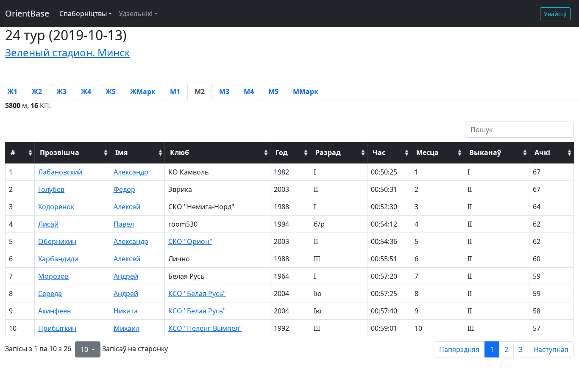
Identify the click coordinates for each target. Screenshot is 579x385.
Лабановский (60, 172)
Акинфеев (54, 311)
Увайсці (555, 14)
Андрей (126, 276)
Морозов (53, 276)
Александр (131, 172)
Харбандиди (58, 258)
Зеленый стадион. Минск (67, 52)
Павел (124, 224)
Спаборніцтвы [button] (83, 13)
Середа (50, 293)
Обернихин (57, 241)
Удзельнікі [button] (136, 13)
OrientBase (27, 13)
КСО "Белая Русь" (197, 293)
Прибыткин (57, 328)
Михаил (126, 328)
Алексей (127, 206)
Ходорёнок (56, 206)
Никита (126, 311)
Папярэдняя (459, 349)
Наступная (550, 349)
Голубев (51, 189)
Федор (124, 189)
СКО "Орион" (190, 241)
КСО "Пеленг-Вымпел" (205, 328)
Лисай (48, 224)
